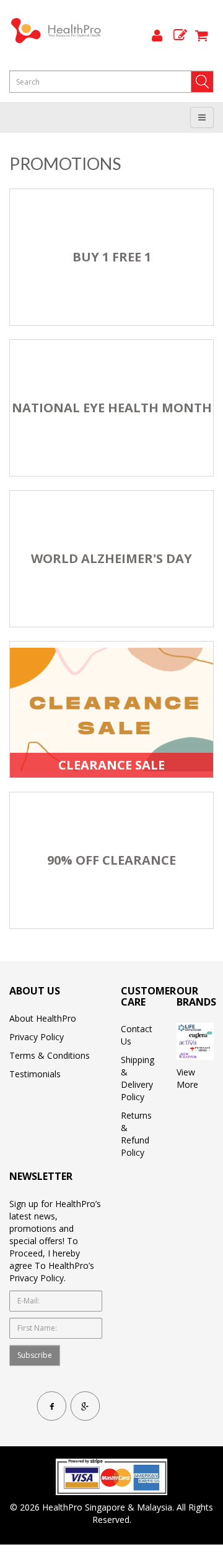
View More (187, 1078)
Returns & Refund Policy (136, 1133)
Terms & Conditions (49, 1055)
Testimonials (35, 1074)
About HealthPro (42, 1018)
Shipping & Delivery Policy (137, 1078)
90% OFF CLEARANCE (111, 860)
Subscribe (34, 1355)
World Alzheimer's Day (111, 559)
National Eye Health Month (112, 408)
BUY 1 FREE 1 (111, 257)
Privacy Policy (36, 1037)
